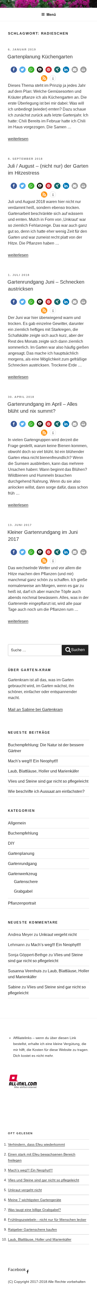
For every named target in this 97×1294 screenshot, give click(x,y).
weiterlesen (18, 139)
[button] (14, 70)
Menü (51, 14)
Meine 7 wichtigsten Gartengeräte (34, 1200)
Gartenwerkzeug (22, 874)
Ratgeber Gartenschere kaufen (32, 1229)
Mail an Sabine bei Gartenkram (35, 709)
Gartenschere (26, 882)
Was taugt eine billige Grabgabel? (34, 1210)
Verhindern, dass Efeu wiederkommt (36, 1144)
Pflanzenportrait (22, 903)
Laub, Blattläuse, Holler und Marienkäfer (43, 771)
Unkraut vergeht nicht (58, 934)
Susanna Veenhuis (25, 971)
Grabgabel (23, 891)
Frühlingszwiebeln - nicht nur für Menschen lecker (47, 1220)
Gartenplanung (21, 853)
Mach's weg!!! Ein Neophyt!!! (30, 1170)
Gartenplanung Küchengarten (40, 56)
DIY (11, 843)
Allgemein (17, 823)
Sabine (14, 987)
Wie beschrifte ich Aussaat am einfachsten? (46, 791)
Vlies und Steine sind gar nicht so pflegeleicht (48, 781)
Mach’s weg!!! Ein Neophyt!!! (33, 761)
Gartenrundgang (22, 864)
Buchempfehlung (23, 833)
